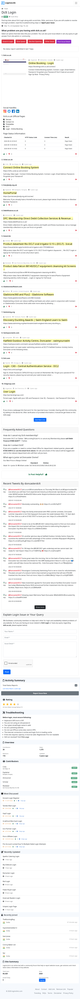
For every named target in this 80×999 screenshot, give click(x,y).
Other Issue (49, 41)
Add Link (51, 989)
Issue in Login (8, 41)
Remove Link (61, 989)
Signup (42, 980)
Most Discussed (11, 793)
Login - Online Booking (14, 129)
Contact (44, 989)
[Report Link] (76, 154)
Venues (8, 119)
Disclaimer (58, 993)
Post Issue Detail (64, 42)
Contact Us (9, 122)
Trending (37, 993)
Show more (40, 607)
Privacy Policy (68, 993)
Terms (50, 993)
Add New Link (40, 420)
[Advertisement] (40, 90)
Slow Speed (21, 41)
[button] (46, 474)
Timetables (9, 124)
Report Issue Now (40, 693)
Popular (70, 989)
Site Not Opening (35, 41)
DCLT (7, 126)
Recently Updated (12, 852)
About (37, 989)
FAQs (44, 993)
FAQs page (25, 737)
